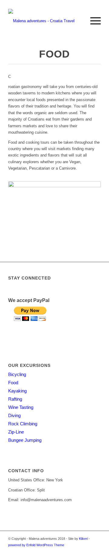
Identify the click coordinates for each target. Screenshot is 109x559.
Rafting (15, 399)
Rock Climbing (22, 423)
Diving (14, 415)
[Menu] (92, 21)
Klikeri (83, 538)
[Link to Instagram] (96, 551)
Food (13, 382)
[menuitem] (78, 21)
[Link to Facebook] (78, 551)
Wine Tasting (20, 407)
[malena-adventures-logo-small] (45, 21)
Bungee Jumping (24, 440)
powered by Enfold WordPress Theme (36, 545)
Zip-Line (16, 431)
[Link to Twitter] (87, 551)
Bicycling (17, 374)
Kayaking (17, 390)
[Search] (78, 21)
